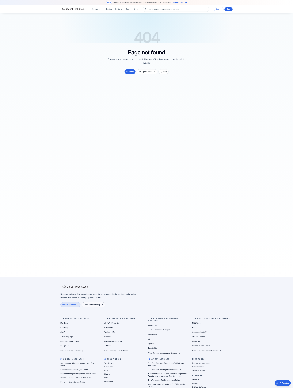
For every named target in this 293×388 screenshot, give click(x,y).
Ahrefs (62, 332)
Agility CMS (152, 334)
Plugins (107, 374)
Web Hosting (109, 363)
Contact (195, 383)
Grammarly (64, 327)
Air (149, 339)
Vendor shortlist (198, 367)
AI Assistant (284, 383)
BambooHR (108, 327)
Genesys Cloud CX (199, 332)
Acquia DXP (152, 325)
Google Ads (64, 346)
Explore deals (178, 2)
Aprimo (151, 343)
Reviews (118, 9)
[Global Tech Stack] (73, 9)
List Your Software (199, 387)
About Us (195, 380)
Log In (218, 9)
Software (96, 9)
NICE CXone (197, 323)
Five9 (194, 327)
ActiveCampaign (66, 337)
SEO (106, 378)
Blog (136, 9)
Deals (128, 9)
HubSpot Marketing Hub (69, 341)
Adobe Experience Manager (159, 330)
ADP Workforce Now (112, 323)
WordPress (108, 367)
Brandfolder (152, 348)
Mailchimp (64, 323)
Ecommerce (108, 381)
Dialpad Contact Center (201, 346)
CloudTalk (196, 341)
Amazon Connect (198, 337)
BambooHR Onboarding (113, 341)
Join (228, 9)
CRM (106, 370)
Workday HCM (109, 332)
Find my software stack (201, 363)
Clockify (107, 337)
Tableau (107, 346)
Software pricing (198, 370)
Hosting (109, 9)
